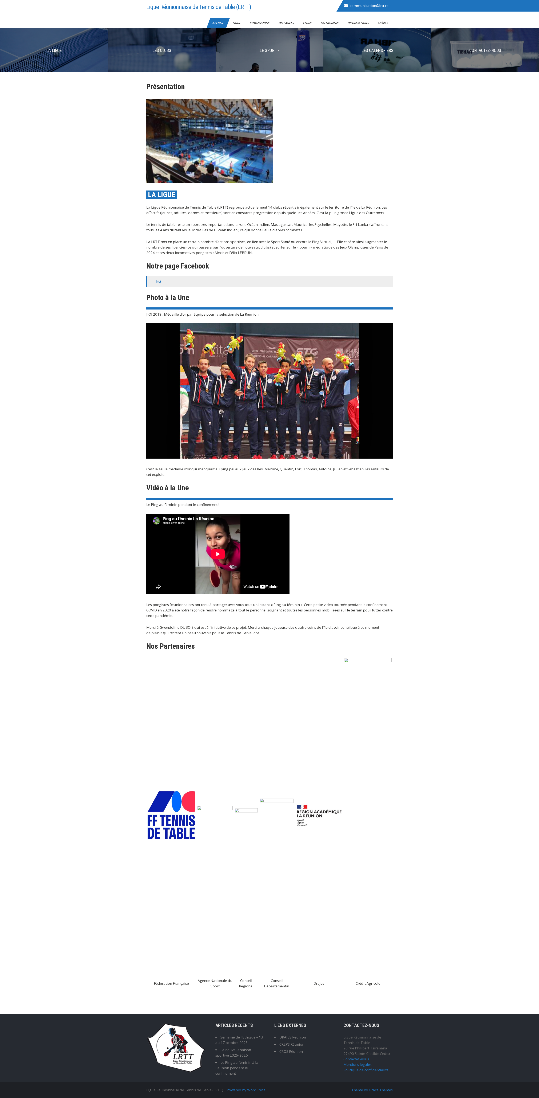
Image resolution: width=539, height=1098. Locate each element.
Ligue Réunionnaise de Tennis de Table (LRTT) (198, 7)
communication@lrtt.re (369, 5)
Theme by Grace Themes (372, 1089)
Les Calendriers (377, 50)
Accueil (218, 23)
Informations (358, 23)
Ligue (237, 23)
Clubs (308, 23)
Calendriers (330, 23)
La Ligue (54, 50)
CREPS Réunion (291, 1044)
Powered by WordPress (246, 1089)
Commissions (260, 23)
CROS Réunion (291, 1051)
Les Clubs (161, 50)
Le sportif (269, 50)
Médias (383, 23)
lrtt (158, 281)
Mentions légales (357, 1064)
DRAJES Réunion (292, 1037)
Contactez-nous (485, 50)
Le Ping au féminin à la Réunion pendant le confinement (236, 1068)
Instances (286, 23)
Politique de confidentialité (365, 1070)
